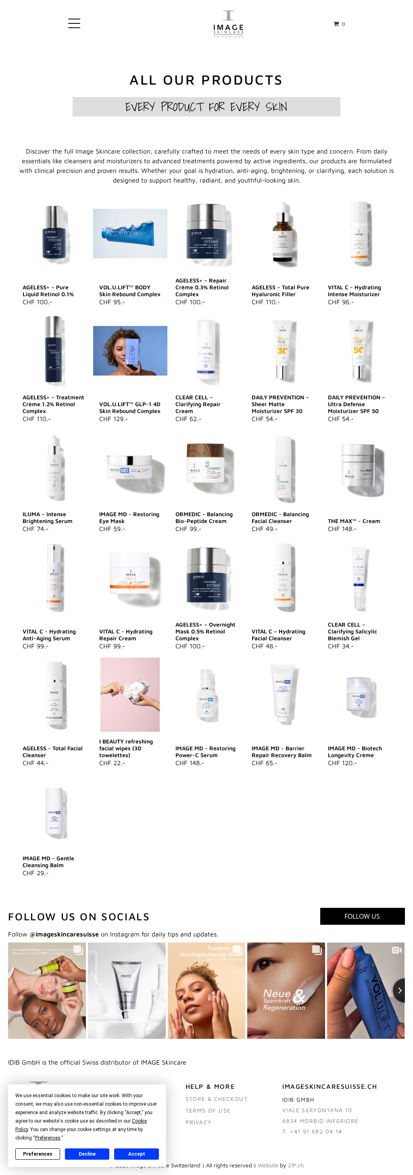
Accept (136, 1154)
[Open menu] (74, 24)
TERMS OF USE (208, 1110)
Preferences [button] (47, 1138)
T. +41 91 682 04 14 (312, 1131)
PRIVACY (199, 1122)
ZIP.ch (296, 1165)
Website (268, 1165)
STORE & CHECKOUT (217, 1098)
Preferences (37, 1154)
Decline (87, 1154)
